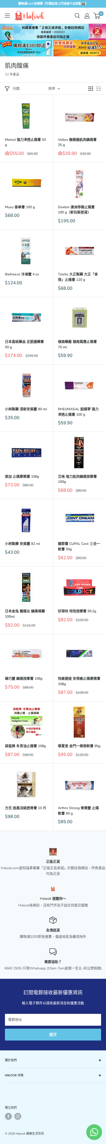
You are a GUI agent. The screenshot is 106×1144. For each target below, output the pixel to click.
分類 (16, 88)
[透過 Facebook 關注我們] (8, 1116)
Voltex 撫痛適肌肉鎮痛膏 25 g (77, 142)
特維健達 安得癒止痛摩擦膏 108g (79, 681)
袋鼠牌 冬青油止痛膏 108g (25, 746)
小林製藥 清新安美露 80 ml (26, 409)
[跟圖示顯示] (90, 88)
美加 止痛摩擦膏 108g (22, 476)
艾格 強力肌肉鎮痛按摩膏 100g (77, 479)
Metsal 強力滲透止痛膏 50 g (25, 142)
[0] (97, 16)
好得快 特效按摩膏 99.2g (77, 611)
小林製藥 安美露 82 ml (22, 543)
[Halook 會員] (87, 16)
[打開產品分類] (7, 16)
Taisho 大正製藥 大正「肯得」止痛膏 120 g (78, 277)
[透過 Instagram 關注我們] (17, 1116)
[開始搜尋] (77, 16)
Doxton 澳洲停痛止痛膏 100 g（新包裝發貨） (76, 210)
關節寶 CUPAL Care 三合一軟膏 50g (79, 546)
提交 (53, 1034)
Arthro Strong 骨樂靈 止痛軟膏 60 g (78, 811)
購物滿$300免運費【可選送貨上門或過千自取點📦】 (53, 4)
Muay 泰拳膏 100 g (20, 207)
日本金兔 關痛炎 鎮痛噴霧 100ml (25, 614)
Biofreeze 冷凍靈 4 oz (22, 274)
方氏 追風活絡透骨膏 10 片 (25, 808)
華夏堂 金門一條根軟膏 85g (79, 746)
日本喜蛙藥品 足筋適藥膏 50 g (24, 344)
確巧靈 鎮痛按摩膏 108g (23, 678)
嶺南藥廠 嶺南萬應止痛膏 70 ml (77, 344)
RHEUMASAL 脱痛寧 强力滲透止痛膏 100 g (78, 412)
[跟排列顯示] (99, 88)
